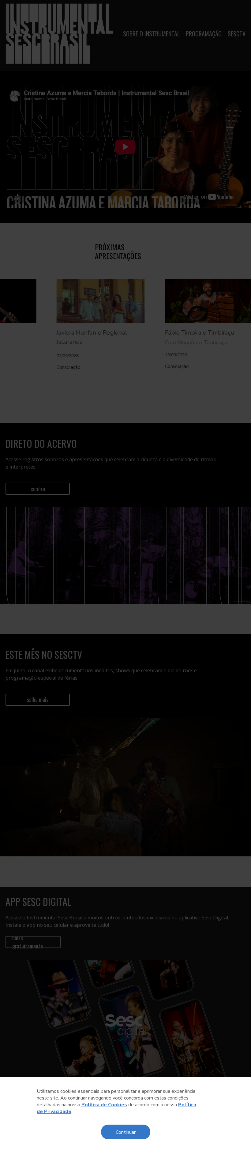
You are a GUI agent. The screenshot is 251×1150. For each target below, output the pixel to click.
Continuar (126, 1132)
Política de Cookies (104, 1104)
